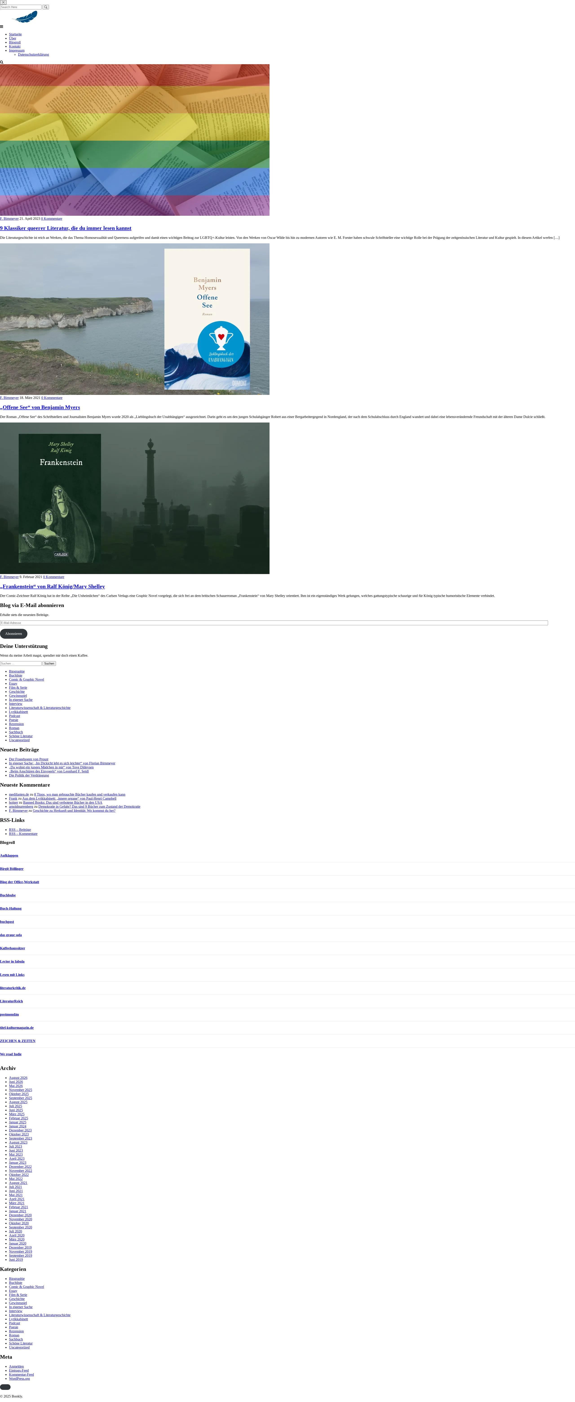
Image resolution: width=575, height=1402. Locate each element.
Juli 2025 (15, 1106)
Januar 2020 (17, 1243)
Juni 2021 (16, 1191)
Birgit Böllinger (12, 869)
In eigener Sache (21, 700)
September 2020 (20, 1227)
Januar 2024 (17, 1126)
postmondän (9, 1014)
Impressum (16, 50)
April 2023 (16, 1158)
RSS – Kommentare (23, 834)
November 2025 (20, 1090)
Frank (13, 798)
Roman (14, 728)
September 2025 (20, 1098)
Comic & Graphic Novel (26, 679)
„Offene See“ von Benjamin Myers (40, 407)
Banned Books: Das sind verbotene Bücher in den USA (62, 802)
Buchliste (15, 675)
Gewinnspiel (18, 696)
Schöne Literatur (21, 736)
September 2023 (20, 1138)
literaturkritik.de (13, 988)
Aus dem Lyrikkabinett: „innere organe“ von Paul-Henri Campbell (69, 798)
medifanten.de (19, 794)
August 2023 (18, 1142)
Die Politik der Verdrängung (29, 775)
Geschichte (17, 691)
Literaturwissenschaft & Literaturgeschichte (40, 708)
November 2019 (20, 1251)
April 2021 (16, 1199)
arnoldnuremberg (21, 806)
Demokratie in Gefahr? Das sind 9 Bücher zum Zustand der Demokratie (89, 806)
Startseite (15, 34)
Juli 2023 (15, 1146)
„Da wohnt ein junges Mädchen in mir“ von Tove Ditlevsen (51, 767)
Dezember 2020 (20, 1215)
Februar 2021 (18, 1207)
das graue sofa (11, 935)
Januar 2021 (17, 1211)
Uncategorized (19, 740)
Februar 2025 (18, 1118)
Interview (15, 704)
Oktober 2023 (19, 1134)
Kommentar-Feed (21, 1374)
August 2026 (18, 1078)
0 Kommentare (51, 218)
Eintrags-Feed (19, 1370)
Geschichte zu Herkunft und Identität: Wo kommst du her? (74, 810)
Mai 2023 (16, 1154)
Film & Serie (18, 687)
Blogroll (15, 42)
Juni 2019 (16, 1259)
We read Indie (11, 1054)
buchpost (7, 922)
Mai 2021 (16, 1195)
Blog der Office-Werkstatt (19, 882)
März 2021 (16, 1203)
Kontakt (14, 46)
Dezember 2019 (20, 1247)
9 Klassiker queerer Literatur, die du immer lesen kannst (65, 228)
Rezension (16, 724)
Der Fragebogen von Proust (28, 759)
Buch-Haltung (11, 908)
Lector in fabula (12, 961)
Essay (13, 683)
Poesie (13, 720)
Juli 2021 (15, 1187)
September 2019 (20, 1255)
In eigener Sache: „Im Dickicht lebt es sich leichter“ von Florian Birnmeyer (62, 763)
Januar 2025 (17, 1122)
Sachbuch (16, 732)
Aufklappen (9, 855)
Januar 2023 (17, 1162)
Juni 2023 (16, 1150)
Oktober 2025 (19, 1094)
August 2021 (18, 1183)
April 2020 (16, 1235)
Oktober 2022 (19, 1175)
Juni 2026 (16, 1082)
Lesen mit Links (12, 975)
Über (12, 38)
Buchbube (8, 895)
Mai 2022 (16, 1179)
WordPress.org (19, 1378)
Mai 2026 (16, 1086)
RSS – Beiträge (20, 830)
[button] (5, 1387)
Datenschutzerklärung (33, 54)
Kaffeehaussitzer (12, 948)
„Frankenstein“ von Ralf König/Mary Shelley (52, 586)
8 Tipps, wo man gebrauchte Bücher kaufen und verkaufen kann (79, 794)
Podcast (14, 716)
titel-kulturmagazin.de (17, 1028)
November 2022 (20, 1171)
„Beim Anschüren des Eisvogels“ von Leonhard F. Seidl (49, 771)
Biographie (17, 671)
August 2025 (18, 1102)
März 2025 (16, 1114)
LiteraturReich (11, 1001)
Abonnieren (13, 634)
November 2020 (20, 1219)
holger (13, 802)
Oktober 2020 (19, 1223)
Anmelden (16, 1366)
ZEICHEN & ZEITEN (17, 1041)
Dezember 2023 (20, 1130)
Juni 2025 (16, 1110)
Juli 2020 (15, 1231)
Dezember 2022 (20, 1167)
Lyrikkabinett (18, 712)
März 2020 (16, 1239)
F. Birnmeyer (9, 218)
